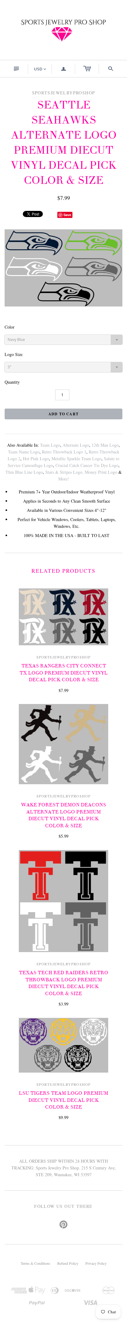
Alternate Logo (76, 445)
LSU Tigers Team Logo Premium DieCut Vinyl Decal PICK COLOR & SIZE (63, 1100)
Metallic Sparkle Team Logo (76, 458)
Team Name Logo (23, 452)
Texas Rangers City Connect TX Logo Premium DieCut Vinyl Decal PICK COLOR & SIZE (63, 673)
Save (67, 214)
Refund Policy (67, 1263)
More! (63, 479)
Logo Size (14, 354)
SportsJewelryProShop (63, 657)
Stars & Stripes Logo (63, 472)
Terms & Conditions (35, 1263)
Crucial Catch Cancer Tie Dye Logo (86, 465)
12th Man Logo (105, 445)
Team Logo (50, 445)
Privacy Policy (96, 1263)
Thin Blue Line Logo (24, 472)
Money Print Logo (101, 472)
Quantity (12, 382)
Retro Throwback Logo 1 (64, 452)
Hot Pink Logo (36, 458)
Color (9, 327)
